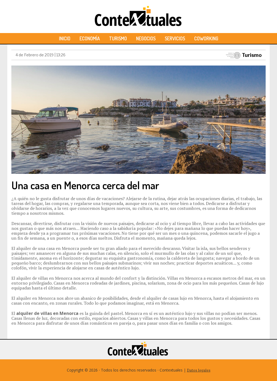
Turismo (118, 38)
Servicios (175, 38)
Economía (90, 38)
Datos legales (198, 370)
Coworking (206, 38)
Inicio (64, 38)
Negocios (146, 38)
